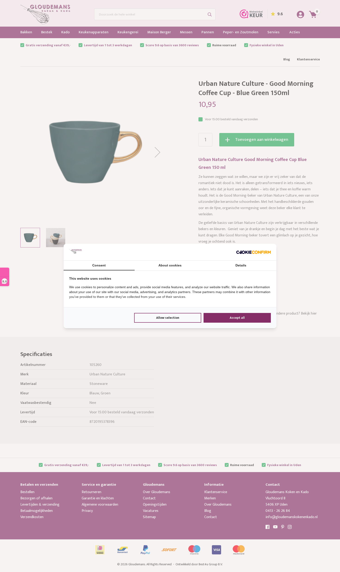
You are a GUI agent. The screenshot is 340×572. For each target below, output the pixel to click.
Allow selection (167, 317)
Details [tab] (240, 265)
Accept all (237, 317)
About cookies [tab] (170, 265)
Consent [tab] (99, 265)
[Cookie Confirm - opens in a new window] (253, 252)
